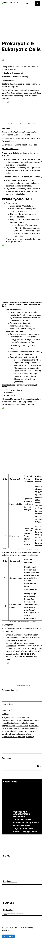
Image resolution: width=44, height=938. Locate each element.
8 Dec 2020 (7, 710)
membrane (33, 726)
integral (5, 726)
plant (14, 734)
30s (3, 717)
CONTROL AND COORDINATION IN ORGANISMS (21, 814)
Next (39, 766)
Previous (6, 758)
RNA (15, 737)
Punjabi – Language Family (25, 832)
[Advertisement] (22, 20)
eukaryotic (34, 720)
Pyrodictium (7, 737)
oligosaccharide (17, 731)
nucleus (5, 731)
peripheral (6, 734)
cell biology (7, 714)
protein (27, 734)
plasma (20, 734)
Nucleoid (34, 728)
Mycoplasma (23, 728)
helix (23, 723)
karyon (12, 726)
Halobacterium (13, 723)
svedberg (30, 737)
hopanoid (30, 723)
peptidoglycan (31, 731)
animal (18, 717)
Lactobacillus (22, 726)
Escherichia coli (22, 720)
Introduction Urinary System (26, 822)
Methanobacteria (9, 728)
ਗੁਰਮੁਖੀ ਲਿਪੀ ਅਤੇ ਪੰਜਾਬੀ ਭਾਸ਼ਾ (24, 829)
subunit (21, 737)
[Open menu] (27, 3)
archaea (25, 717)
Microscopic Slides (21, 826)
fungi (4, 723)
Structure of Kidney (22, 819)
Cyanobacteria (8, 720)
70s (12, 717)
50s (8, 717)
